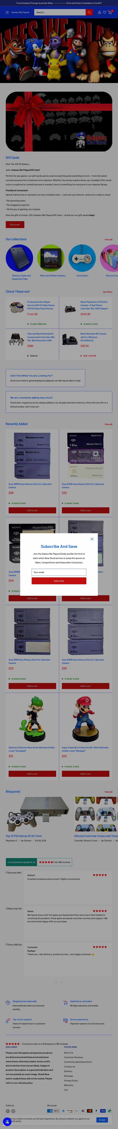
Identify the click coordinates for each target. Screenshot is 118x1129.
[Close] (92, 539)
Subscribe (59, 580)
